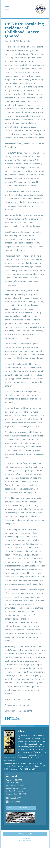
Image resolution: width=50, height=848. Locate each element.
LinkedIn (15, 802)
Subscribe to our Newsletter (21, 808)
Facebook (15, 798)
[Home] (40, 13)
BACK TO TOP (25, 833)
